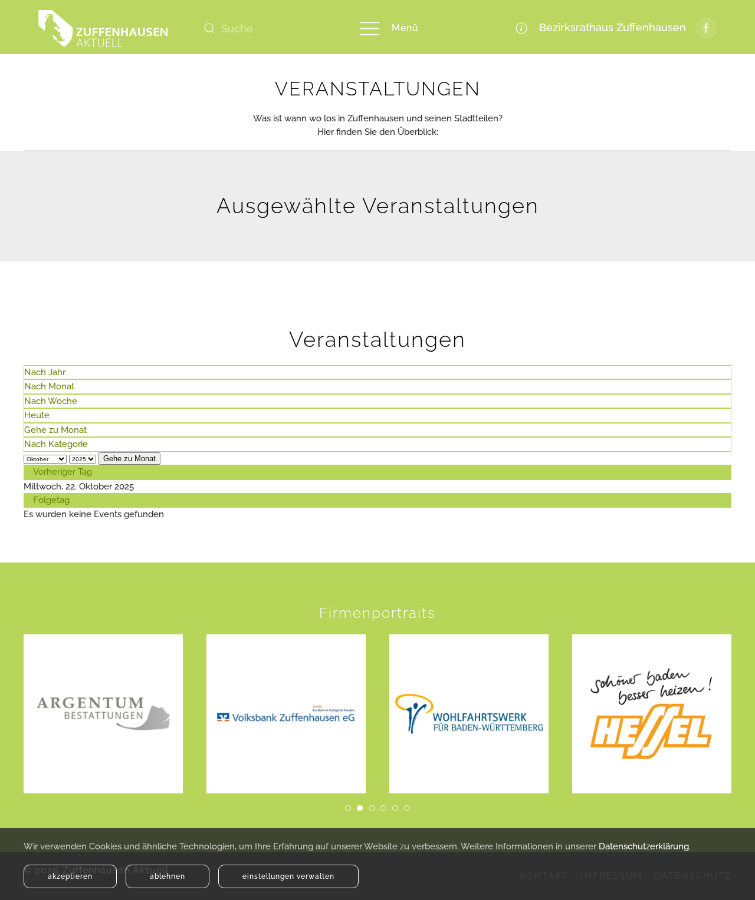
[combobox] (268, 28)
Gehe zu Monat (55, 430)
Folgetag (51, 500)
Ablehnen (167, 876)
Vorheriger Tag (62, 471)
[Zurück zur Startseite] (103, 28)
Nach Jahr (44, 372)
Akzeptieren (70, 876)
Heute (37, 415)
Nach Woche (50, 401)
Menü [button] (405, 28)
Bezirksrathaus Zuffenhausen (609, 27)
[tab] (348, 808)
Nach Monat (49, 386)
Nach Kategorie (56, 444)
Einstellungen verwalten (288, 876)
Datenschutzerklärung (644, 846)
